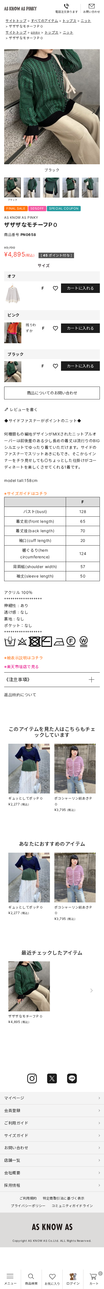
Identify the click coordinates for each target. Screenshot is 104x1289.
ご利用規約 (28, 1198)
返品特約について (20, 694)
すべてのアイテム (44, 21)
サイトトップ (16, 21)
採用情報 (12, 1185)
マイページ (14, 1098)
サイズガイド (16, 1135)
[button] (93, 111)
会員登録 (12, 1110)
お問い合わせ (16, 1147)
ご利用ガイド (16, 1123)
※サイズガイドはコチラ (25, 493)
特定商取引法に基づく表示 (64, 1198)
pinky (35, 32)
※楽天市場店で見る (21, 666)
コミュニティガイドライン (72, 1206)
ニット (86, 21)
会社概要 (12, 1172)
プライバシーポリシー (28, 1206)
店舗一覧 (12, 1160)
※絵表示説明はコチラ (23, 657)
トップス (69, 21)
